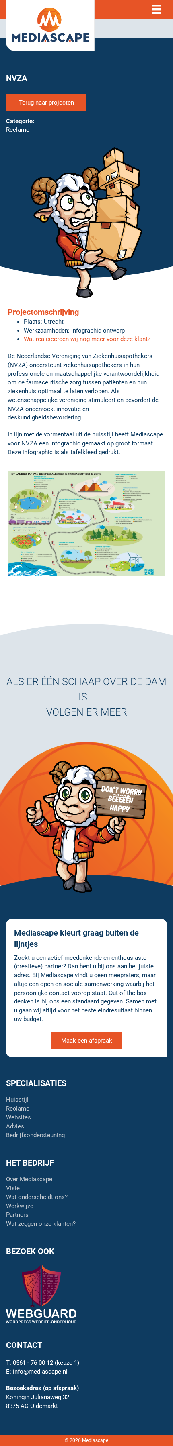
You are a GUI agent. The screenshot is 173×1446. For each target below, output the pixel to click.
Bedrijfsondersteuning (35, 1135)
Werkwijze (19, 1206)
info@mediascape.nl (40, 1371)
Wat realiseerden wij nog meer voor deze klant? (87, 339)
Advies (15, 1126)
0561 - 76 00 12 (33, 1362)
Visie (13, 1188)
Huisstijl (17, 1100)
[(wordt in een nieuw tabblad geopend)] (41, 1293)
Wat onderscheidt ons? (37, 1197)
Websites (18, 1118)
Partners (17, 1215)
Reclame (17, 1109)
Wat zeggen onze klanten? (41, 1224)
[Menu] (157, 9)
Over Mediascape (29, 1179)
